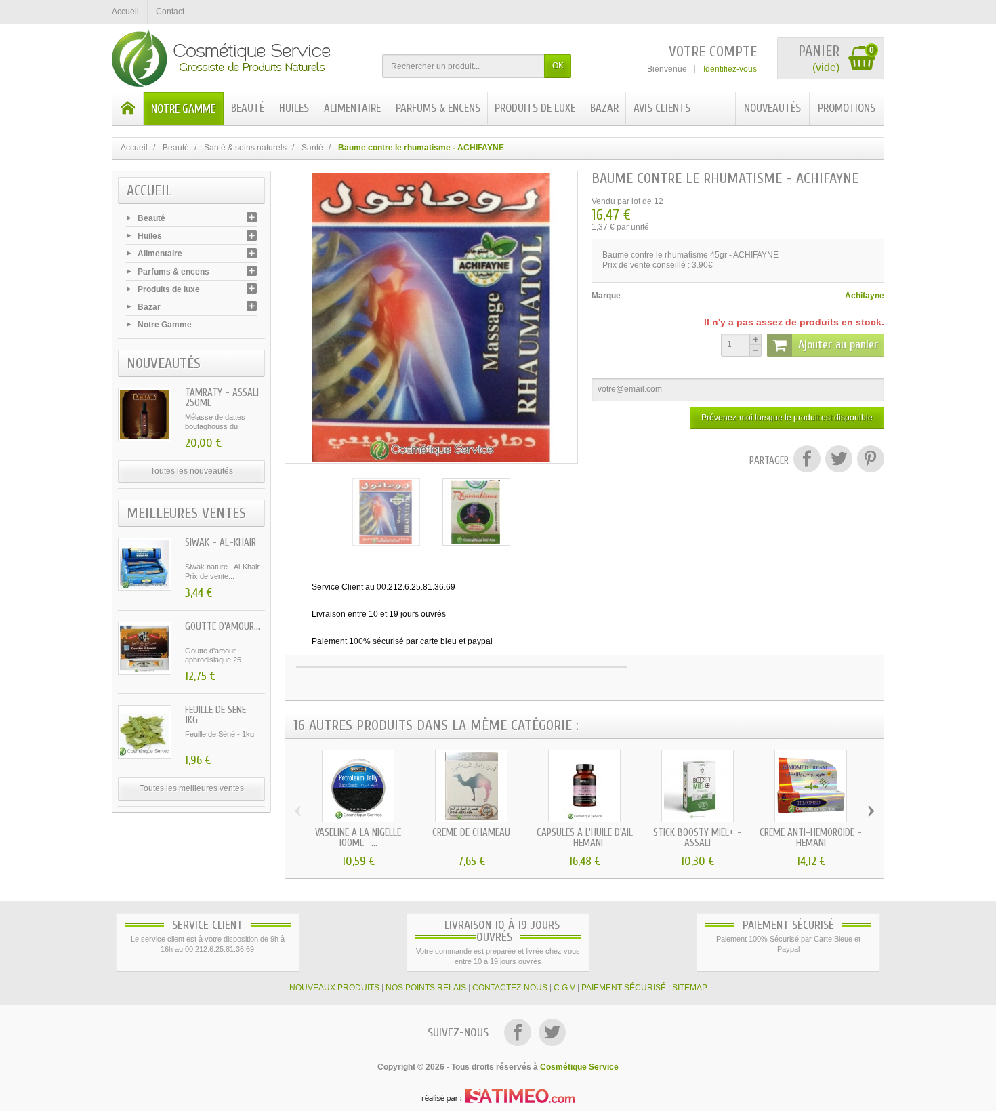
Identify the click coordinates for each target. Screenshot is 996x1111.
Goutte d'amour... (222, 626)
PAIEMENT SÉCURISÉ (623, 987)
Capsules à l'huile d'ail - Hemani (585, 838)
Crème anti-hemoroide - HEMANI (811, 838)
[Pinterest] (869, 461)
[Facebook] (518, 1033)
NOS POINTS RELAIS (426, 987)
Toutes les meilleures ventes (192, 788)
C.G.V (564, 987)
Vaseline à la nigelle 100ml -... (358, 838)
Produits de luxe (535, 108)
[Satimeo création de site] (498, 1095)
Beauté (247, 108)
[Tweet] (838, 461)
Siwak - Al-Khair (220, 542)
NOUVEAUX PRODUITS (334, 987)
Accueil (149, 190)
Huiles (294, 108)
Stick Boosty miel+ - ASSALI (697, 838)
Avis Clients (662, 108)
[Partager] (807, 461)
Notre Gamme (183, 108)
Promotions (846, 108)
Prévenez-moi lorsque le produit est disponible (787, 417)
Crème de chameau (471, 833)
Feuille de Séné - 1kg (219, 715)
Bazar (604, 108)
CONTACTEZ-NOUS (509, 987)
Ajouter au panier (838, 345)
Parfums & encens (438, 108)
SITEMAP (689, 987)
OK (558, 65)
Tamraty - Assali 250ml (222, 398)
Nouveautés (772, 108)
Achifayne (864, 295)
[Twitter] (552, 1033)
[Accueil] (128, 108)
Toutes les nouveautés (191, 471)
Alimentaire (352, 108)
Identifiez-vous (730, 69)
